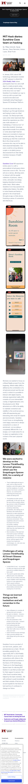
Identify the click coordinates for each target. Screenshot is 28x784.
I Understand (11, 780)
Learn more (15, 14)
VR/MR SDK (5, 743)
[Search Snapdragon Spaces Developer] (20, 3)
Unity (16, 743)
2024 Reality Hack (9, 81)
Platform (17, 740)
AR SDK (4, 740)
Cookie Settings (12, 776)
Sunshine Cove (8, 164)
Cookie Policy (16, 760)
